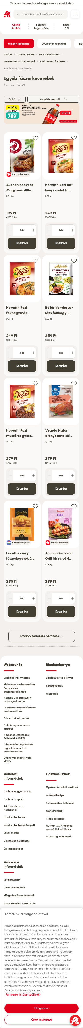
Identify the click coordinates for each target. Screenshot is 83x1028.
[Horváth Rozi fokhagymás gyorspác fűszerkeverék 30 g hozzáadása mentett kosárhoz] (35, 260)
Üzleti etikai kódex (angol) (19, 825)
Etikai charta (11, 832)
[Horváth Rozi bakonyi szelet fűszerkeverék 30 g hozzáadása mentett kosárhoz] (74, 137)
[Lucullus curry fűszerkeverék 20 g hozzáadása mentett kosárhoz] (35, 506)
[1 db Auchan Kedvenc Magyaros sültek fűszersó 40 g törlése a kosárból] (10, 230)
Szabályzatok (54, 685)
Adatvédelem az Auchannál (14, 808)
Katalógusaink (12, 879)
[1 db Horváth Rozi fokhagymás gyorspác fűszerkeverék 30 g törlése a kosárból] (10, 352)
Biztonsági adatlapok (58, 836)
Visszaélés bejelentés (16, 840)
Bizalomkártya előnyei (59, 677)
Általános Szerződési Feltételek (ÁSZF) (16, 736)
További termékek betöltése (40, 636)
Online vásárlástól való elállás (17, 759)
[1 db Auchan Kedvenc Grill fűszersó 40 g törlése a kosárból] (49, 598)
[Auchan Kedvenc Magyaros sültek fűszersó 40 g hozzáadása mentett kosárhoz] (35, 137)
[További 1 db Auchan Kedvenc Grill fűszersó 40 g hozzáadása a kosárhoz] (72, 598)
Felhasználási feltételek (60, 803)
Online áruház (25, 54)
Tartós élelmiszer (49, 54)
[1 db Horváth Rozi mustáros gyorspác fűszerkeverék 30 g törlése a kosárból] (10, 475)
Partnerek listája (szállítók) (23, 994)
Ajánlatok (52, 693)
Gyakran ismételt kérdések (62, 787)
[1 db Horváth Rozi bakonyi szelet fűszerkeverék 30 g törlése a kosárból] (49, 230)
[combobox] (40, 14)
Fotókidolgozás (55, 818)
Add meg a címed (45, 3)
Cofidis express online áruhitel (17, 727)
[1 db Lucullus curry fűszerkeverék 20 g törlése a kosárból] (10, 598)
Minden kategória (18, 43)
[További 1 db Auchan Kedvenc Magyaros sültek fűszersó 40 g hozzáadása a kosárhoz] (33, 230)
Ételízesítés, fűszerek (52, 61)
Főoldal (8, 54)
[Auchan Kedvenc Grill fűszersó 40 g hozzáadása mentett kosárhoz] (74, 506)
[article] (22, 192)
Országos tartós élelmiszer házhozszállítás (20, 709)
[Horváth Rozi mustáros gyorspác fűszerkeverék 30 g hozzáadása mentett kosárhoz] (35, 383)
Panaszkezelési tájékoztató (20, 903)
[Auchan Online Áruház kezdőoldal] (7, 14)
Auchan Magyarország (17, 791)
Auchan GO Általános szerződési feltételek (59, 827)
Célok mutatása (41, 1019)
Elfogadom (41, 1008)
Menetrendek (54, 810)
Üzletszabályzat (13, 848)
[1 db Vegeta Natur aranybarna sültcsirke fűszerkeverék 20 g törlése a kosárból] (49, 475)
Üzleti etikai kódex (14, 817)
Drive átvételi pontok (16, 718)
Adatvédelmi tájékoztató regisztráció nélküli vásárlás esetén (18, 748)
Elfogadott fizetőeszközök (19, 895)
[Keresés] (18, 14)
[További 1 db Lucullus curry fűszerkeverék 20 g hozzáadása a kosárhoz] (33, 598)
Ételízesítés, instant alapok (19, 61)
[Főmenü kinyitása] (75, 14)
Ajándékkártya (55, 795)
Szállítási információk (17, 677)
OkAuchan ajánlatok (54, 43)
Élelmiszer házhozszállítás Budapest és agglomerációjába (19, 688)
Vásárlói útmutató (14, 887)
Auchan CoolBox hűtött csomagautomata (17, 699)
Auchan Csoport (13, 799)
